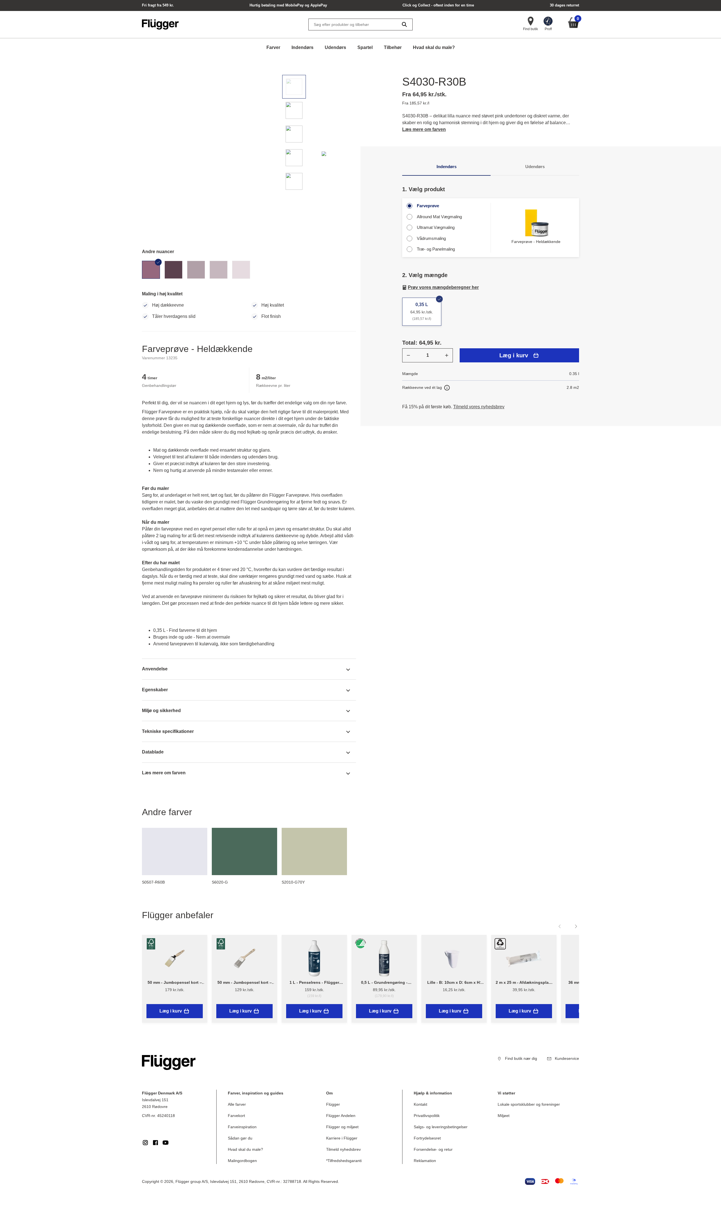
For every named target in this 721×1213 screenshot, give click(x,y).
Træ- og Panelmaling (436, 249)
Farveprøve (428, 205)
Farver (273, 47)
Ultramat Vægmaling (436, 227)
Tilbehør (393, 47)
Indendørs (302, 47)
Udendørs (335, 47)
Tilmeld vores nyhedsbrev (478, 406)
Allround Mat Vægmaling (439, 216)
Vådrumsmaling (431, 238)
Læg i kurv (513, 355)
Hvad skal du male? (434, 47)
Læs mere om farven (424, 129)
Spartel (365, 47)
